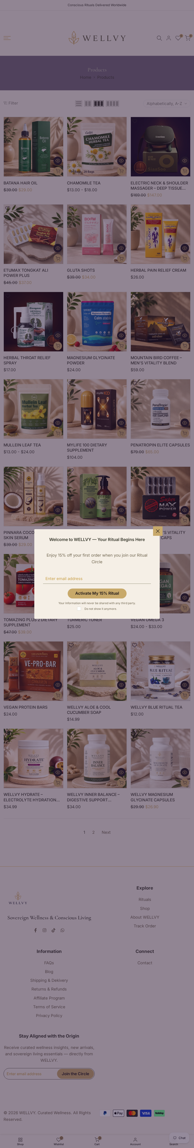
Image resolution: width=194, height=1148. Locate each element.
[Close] (158, 531)
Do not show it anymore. (100, 609)
